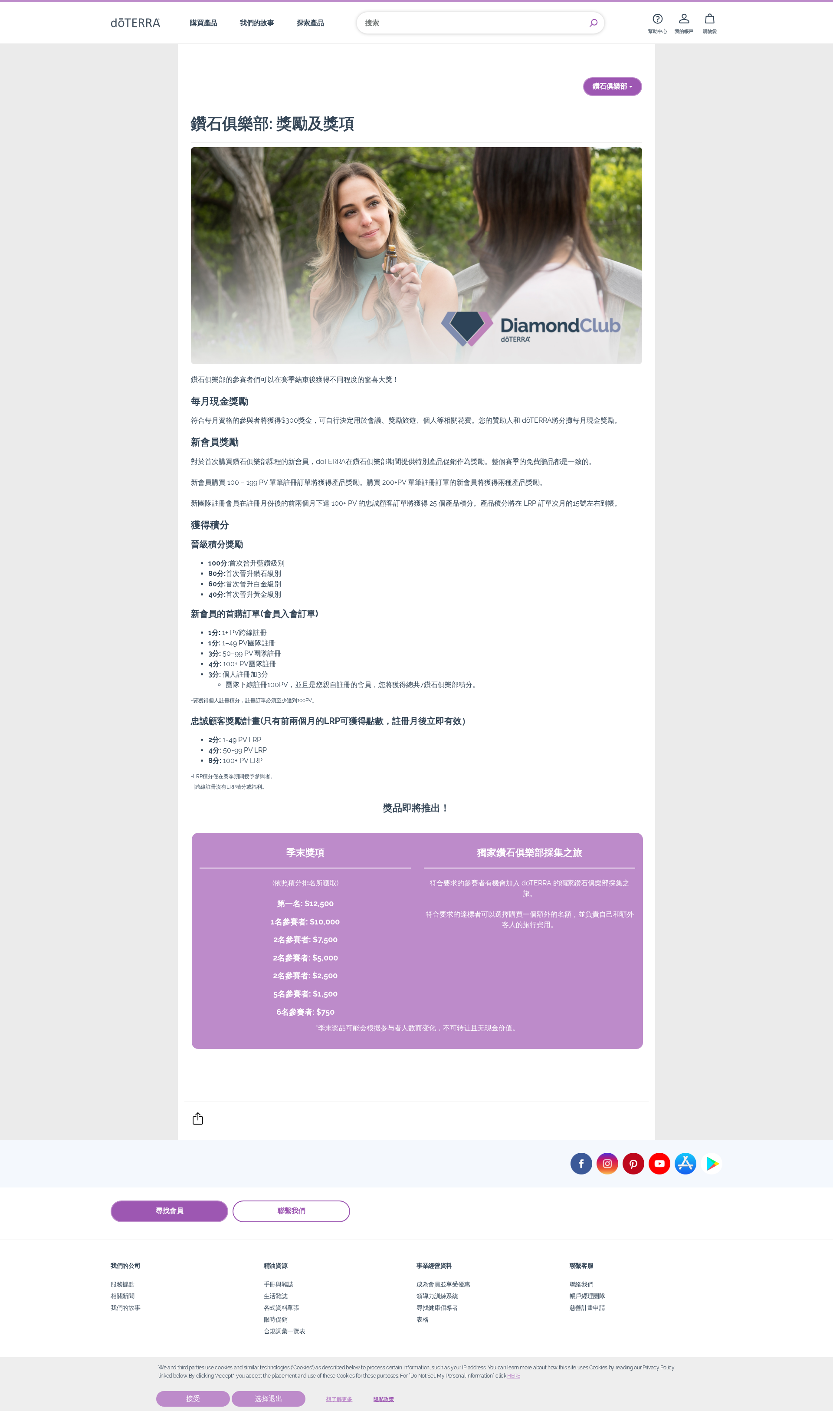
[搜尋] (593, 23)
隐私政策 (384, 1399)
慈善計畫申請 (587, 1307)
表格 (422, 1319)
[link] (657, 22)
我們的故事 (125, 1307)
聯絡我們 (582, 1284)
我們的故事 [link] (257, 23)
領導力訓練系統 (437, 1295)
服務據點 (122, 1284)
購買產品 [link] (203, 23)
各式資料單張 (281, 1307)
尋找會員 (170, 1211)
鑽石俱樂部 (611, 86)
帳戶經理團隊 (587, 1295)
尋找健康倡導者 (437, 1307)
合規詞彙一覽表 (284, 1331)
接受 (193, 1399)
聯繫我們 (291, 1211)
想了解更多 (339, 1399)
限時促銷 (276, 1319)
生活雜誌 (276, 1295)
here (513, 1376)
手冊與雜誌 (278, 1284)
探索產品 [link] (310, 23)
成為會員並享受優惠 (443, 1284)
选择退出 (268, 1399)
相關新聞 (122, 1295)
